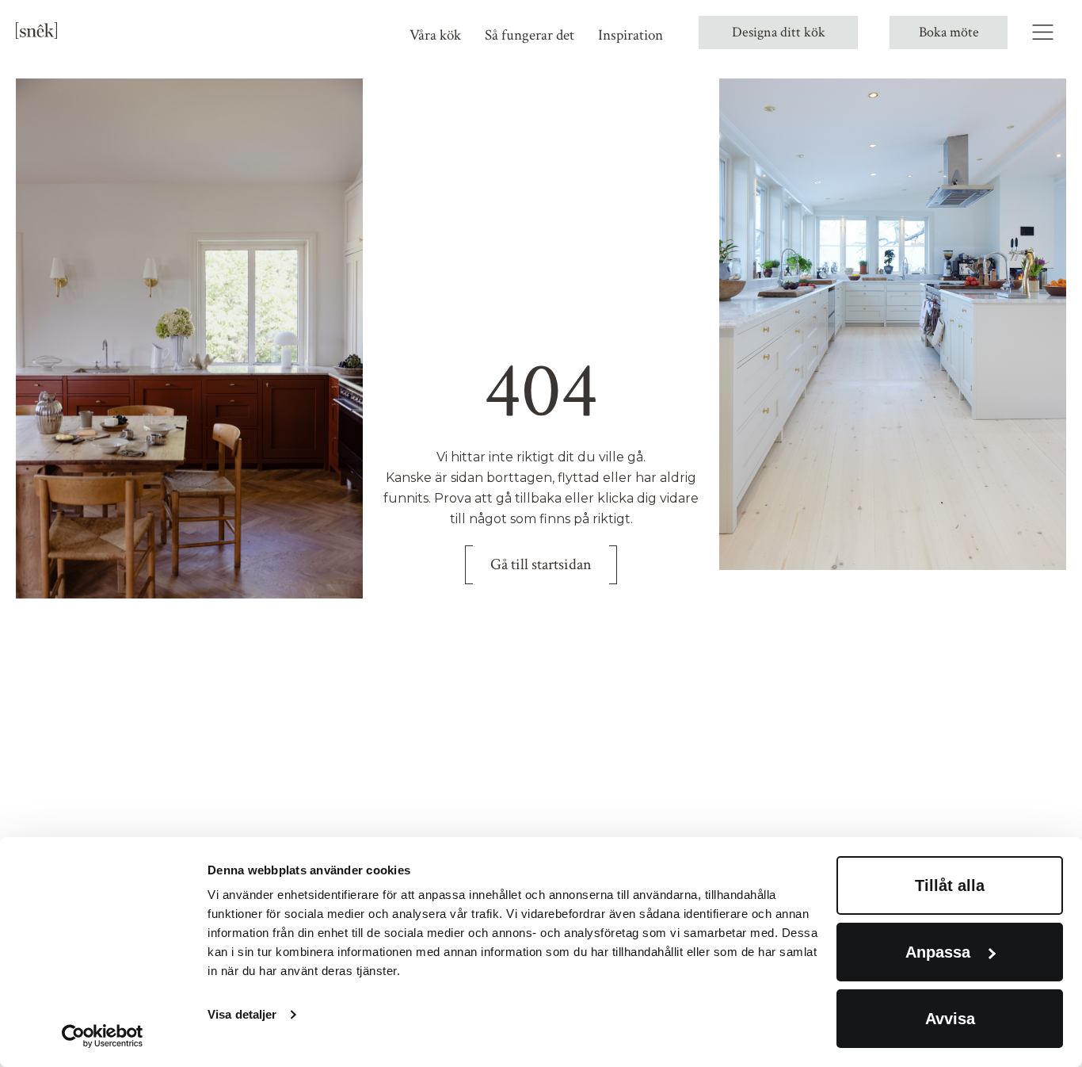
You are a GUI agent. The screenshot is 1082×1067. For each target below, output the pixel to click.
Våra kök (435, 35)
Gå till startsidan (541, 564)
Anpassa (937, 952)
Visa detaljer (242, 1014)
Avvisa (950, 1018)
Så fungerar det (529, 35)
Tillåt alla (950, 885)
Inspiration (630, 35)
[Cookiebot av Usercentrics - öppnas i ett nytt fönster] (102, 1036)
